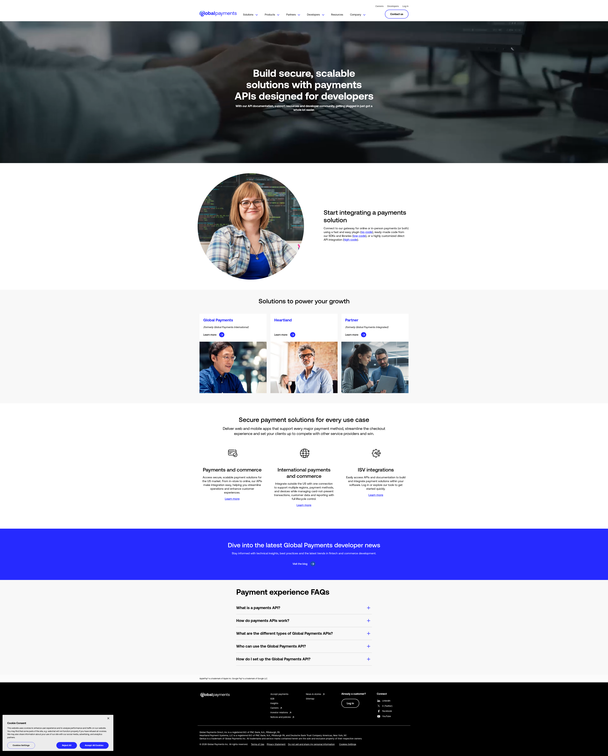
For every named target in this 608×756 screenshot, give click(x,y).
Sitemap (310, 698)
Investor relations (279, 712)
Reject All (66, 745)
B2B (272, 698)
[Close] (108, 718)
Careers (379, 6)
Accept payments (279, 694)
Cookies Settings (21, 745)
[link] (250, 13)
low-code (359, 235)
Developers (393, 6)
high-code (350, 239)
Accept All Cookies (94, 745)
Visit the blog (300, 563)
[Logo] (218, 12)
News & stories (313, 694)
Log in (405, 6)
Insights (274, 703)
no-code (366, 232)
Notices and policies (280, 717)
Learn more (209, 334)
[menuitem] (250, 13)
